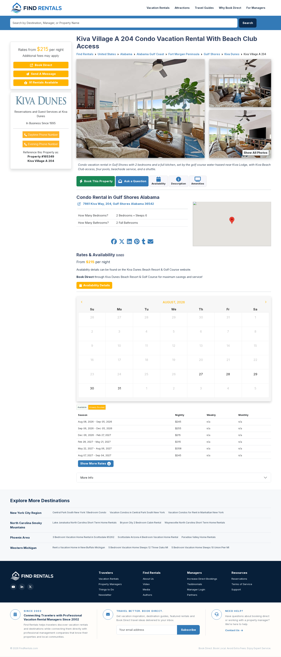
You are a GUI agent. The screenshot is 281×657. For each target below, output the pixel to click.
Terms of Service (241, 584)
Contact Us (232, 630)
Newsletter (105, 594)
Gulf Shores (212, 54)
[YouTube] (13, 587)
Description (178, 183)
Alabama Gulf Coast (150, 54)
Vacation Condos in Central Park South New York (137, 512)
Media (146, 589)
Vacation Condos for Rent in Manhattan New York (196, 512)
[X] (30, 587)
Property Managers (110, 584)
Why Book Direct (230, 7)
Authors (147, 594)
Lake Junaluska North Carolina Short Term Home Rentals (85, 522)
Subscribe (188, 630)
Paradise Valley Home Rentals (199, 537)
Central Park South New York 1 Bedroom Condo (79, 512)
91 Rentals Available (43, 82)
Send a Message (43, 74)
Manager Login (196, 589)
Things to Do (106, 589)
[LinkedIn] (22, 587)
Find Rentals (84, 54)
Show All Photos (255, 152)
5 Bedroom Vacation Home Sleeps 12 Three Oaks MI (138, 547)
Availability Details (96, 285)
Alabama (126, 54)
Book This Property (98, 181)
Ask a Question (134, 181)
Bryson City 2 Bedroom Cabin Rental (140, 522)
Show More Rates (93, 463)
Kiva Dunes (231, 54)
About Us (148, 578)
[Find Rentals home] (36, 8)
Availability (159, 183)
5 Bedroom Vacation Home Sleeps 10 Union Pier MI (200, 547)
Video (146, 584)
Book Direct (43, 65)
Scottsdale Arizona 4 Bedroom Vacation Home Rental (148, 537)
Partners (192, 594)
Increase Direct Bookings (202, 578)
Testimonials (194, 584)
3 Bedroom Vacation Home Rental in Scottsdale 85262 (83, 537)
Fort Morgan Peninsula (183, 54)
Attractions (182, 7)
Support (236, 589)
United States (107, 54)
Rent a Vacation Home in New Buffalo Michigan (79, 547)
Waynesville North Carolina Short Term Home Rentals (195, 522)
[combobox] (124, 23)
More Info (86, 477)
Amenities (197, 183)
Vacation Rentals (158, 7)
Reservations (239, 578)
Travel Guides (204, 7)
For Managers (255, 7)
